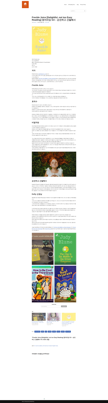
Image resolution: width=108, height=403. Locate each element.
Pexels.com (44, 177)
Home (65, 4)
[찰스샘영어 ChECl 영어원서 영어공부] (25, 4)
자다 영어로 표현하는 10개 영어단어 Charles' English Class (46, 345)
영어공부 (54, 331)
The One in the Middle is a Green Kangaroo (47, 78)
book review (37, 331)
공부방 (43, 331)
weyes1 (35, 22)
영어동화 (49, 331)
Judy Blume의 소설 (42, 73)
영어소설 (58, 331)
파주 (46, 331)
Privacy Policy (83, 4)
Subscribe (54, 304)
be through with (42, 263)
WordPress (32, 401)
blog (78, 4)
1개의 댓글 (47, 22)
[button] (43, 249)
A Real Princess (48, 228)
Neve (23, 401)
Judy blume (68, 331)
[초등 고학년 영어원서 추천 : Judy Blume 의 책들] (54, 317)
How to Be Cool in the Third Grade (42, 301)
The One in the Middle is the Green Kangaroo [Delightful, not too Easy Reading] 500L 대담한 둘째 (68, 322)
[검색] (85, 11)
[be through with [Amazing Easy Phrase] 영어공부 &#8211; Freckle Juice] (39, 317)
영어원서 (62, 331)
